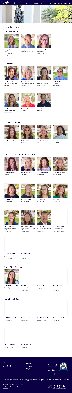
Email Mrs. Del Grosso (9, 288)
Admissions (35, 3)
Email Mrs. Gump (8, 202)
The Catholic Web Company (22, 386)
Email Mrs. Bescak (8, 53)
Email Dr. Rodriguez (8, 347)
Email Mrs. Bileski (40, 53)
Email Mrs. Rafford (57, 290)
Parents (54, 3)
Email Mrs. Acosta (40, 202)
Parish (69, 3)
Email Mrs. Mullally (57, 320)
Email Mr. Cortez (56, 85)
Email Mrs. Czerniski (41, 176)
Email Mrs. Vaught (8, 144)
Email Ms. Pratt (40, 288)
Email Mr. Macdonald (25, 55)
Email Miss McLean (24, 176)
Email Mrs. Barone (8, 176)
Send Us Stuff (5, 388)
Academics (41, 3)
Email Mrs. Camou (8, 258)
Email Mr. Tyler (40, 231)
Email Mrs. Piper (24, 347)
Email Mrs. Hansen (8, 112)
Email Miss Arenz (24, 202)
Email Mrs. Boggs (24, 320)
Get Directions (51, 374)
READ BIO (7, 55)
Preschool (60, 3)
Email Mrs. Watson (57, 202)
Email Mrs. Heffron (25, 290)
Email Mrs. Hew (7, 86)
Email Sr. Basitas (56, 144)
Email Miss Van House (57, 176)
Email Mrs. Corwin (24, 144)
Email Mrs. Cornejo (25, 231)
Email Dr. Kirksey (7, 231)
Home (26, 3)
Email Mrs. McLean (25, 85)
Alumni (65, 3)
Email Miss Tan (24, 258)
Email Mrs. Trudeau (41, 85)
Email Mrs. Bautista (8, 320)
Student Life (48, 3)
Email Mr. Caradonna (41, 320)
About (30, 3)
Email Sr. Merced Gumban (58, 231)
